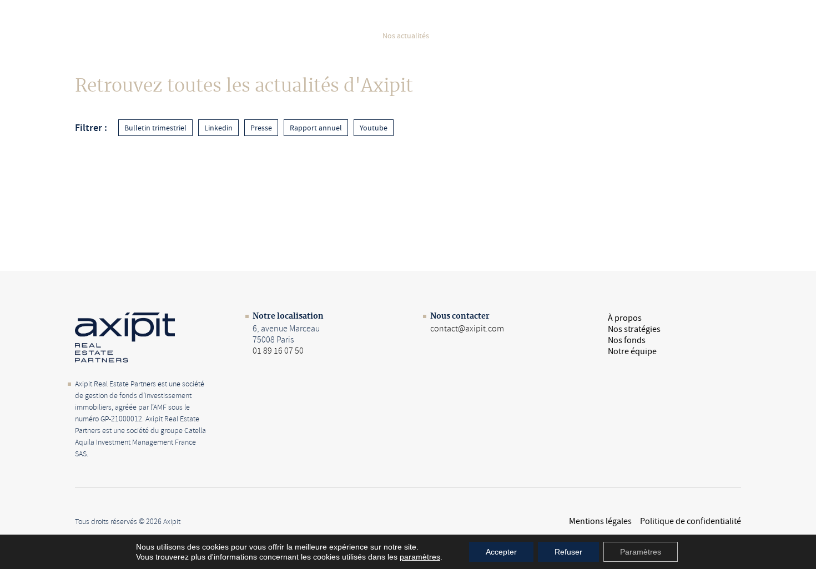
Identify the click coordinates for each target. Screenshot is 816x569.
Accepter (501, 551)
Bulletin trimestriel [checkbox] (155, 128)
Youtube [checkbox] (373, 128)
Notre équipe (473, 36)
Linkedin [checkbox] (218, 128)
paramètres (420, 556)
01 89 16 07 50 (278, 350)
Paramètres (640, 551)
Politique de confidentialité (690, 521)
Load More (408, 170)
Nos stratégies (281, 36)
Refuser (568, 551)
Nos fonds (343, 36)
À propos (221, 36)
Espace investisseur (549, 36)
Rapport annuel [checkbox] (316, 128)
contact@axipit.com (467, 328)
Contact (711, 36)
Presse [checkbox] (261, 128)
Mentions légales (600, 521)
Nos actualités (405, 36)
